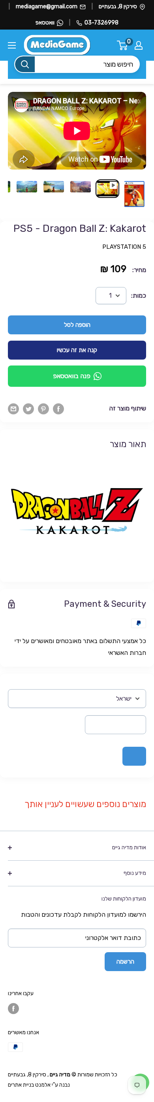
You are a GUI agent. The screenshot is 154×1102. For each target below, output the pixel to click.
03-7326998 (101, 22)
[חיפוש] (25, 64)
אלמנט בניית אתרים (29, 1084)
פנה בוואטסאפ (71, 376)
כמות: (138, 295)
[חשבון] (139, 45)
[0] (123, 45)
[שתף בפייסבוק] (58, 408)
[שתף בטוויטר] (28, 408)
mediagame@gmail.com (46, 6)
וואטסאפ (45, 22)
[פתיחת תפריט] (12, 45)
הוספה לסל (77, 324)
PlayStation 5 (124, 246)
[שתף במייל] (13, 408)
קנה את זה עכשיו (77, 350)
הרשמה (125, 961)
